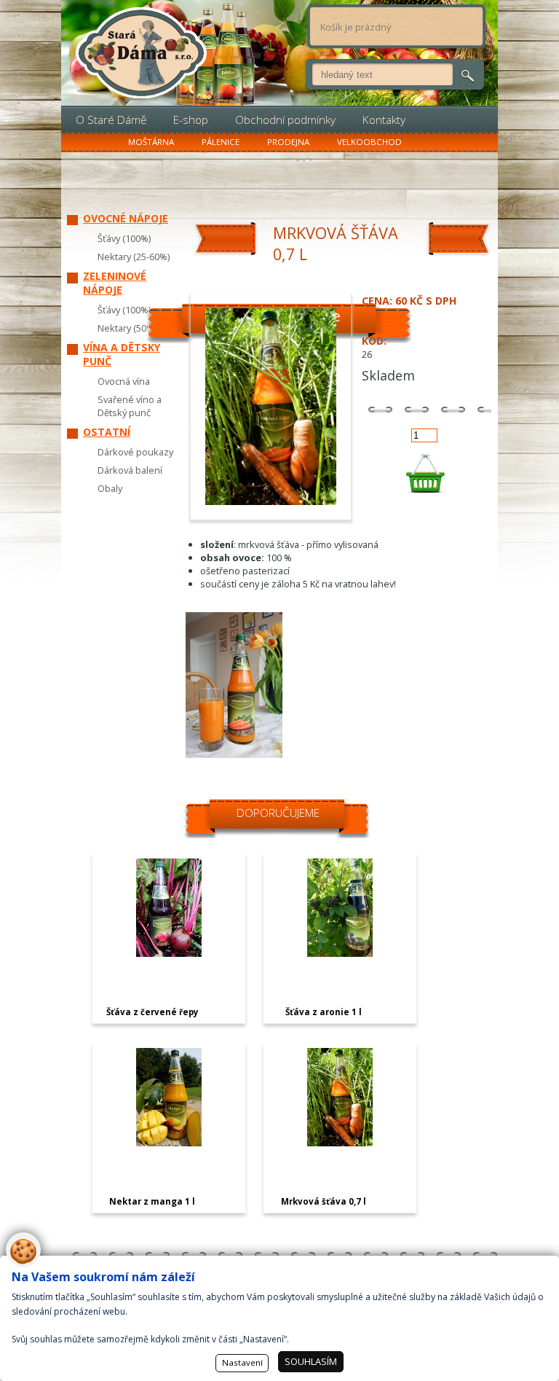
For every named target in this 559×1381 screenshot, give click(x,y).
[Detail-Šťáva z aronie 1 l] (340, 953)
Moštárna (151, 141)
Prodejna (288, 141)
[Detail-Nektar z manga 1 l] (169, 1142)
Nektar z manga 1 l (152, 1201)
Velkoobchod (369, 141)
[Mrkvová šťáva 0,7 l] (234, 754)
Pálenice (220, 141)
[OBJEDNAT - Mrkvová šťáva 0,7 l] (424, 473)
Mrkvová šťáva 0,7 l (323, 1201)
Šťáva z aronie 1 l (323, 1011)
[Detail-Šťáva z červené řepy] (169, 953)
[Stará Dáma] (141, 52)
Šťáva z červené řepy (152, 1011)
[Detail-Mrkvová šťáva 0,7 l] (340, 1142)
